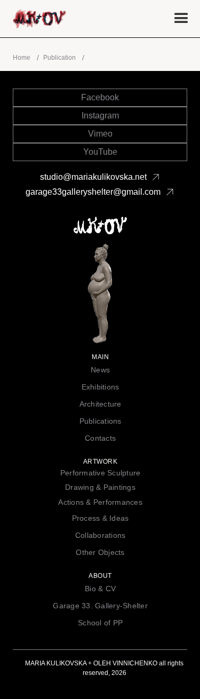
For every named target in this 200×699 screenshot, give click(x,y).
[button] (181, 18)
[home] (81, 18)
